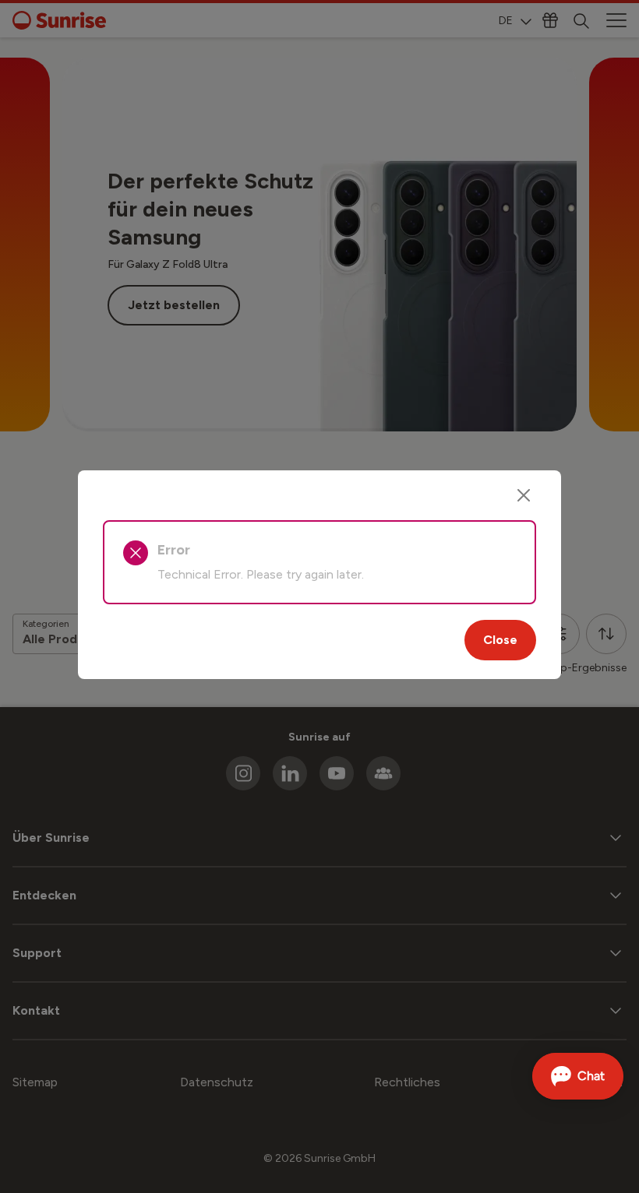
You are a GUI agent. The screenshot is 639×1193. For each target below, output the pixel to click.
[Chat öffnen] (577, 1076)
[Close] (523, 495)
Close (500, 639)
